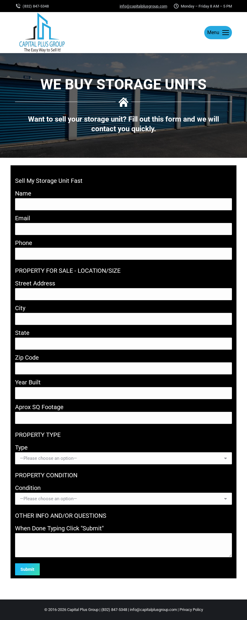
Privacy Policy (191, 609)
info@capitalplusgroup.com (143, 6)
